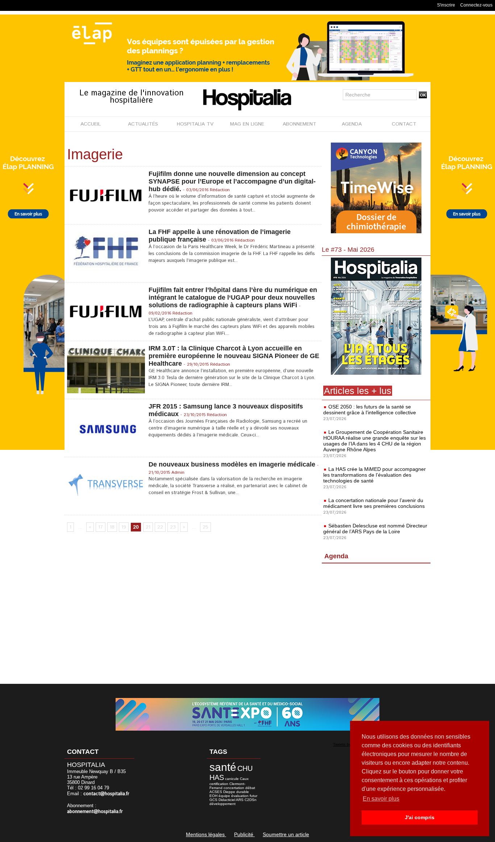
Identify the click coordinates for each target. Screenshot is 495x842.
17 (100, 527)
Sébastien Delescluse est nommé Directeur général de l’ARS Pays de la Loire (375, 528)
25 (205, 527)
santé (222, 767)
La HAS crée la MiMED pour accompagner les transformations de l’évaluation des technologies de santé (374, 475)
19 (123, 527)
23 (173, 527)
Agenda (336, 556)
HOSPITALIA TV (195, 124)
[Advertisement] (376, 625)
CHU (245, 768)
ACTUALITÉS (143, 124)
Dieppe (229, 792)
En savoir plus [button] (381, 799)
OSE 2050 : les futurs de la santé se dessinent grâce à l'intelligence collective (369, 409)
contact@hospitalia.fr (106, 793)
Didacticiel (227, 800)
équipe (224, 796)
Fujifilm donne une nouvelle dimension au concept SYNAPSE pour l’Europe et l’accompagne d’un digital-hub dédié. (232, 181)
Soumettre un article (286, 834)
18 (112, 527)
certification (218, 784)
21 (148, 527)
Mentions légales (206, 834)
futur (253, 796)
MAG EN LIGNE (247, 124)
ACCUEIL (90, 124)
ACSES (215, 792)
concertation (234, 788)
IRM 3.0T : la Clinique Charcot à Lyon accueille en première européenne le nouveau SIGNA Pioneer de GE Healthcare (234, 356)
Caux (244, 779)
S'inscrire (446, 5)
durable (242, 792)
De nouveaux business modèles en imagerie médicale (232, 464)
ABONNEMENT (299, 124)
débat (250, 788)
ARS (240, 800)
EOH (213, 796)
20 (136, 527)
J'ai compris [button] (419, 817)
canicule (232, 779)
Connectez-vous (476, 5)
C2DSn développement (233, 802)
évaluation (240, 796)
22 (160, 527)
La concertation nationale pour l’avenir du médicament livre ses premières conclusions (374, 503)
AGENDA (352, 124)
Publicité (244, 834)
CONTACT (404, 124)
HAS (216, 777)
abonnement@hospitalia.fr (95, 811)
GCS (213, 800)
